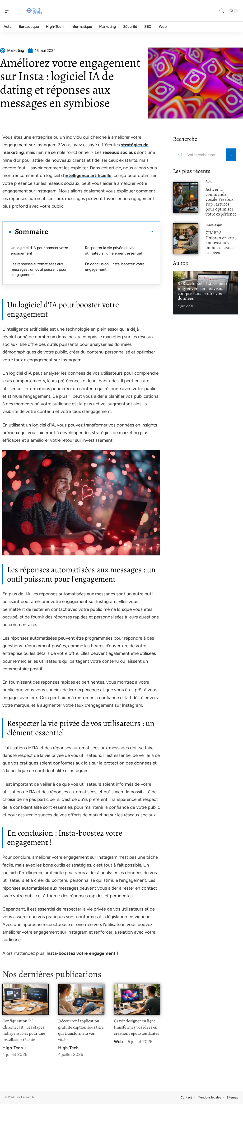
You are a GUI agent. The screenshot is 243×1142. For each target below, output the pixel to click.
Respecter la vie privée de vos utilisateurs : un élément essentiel (113, 250)
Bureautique (214, 225)
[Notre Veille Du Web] (34, 10)
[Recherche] (221, 11)
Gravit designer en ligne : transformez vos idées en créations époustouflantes (136, 1027)
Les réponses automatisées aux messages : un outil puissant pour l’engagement (38, 269)
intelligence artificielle (88, 175)
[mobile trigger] (9, 10)
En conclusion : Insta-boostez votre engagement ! (115, 266)
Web (118, 1041)
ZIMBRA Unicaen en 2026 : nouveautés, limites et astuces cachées (222, 243)
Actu (209, 181)
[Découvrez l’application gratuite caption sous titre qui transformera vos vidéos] (81, 999)
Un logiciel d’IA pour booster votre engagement (39, 250)
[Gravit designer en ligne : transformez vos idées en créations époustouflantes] (137, 999)
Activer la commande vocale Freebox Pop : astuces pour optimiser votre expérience (221, 201)
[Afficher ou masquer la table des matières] (101, 232)
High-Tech (12, 1047)
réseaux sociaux (119, 152)
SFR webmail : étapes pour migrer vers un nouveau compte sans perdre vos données (202, 290)
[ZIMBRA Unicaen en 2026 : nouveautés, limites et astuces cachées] (185, 238)
